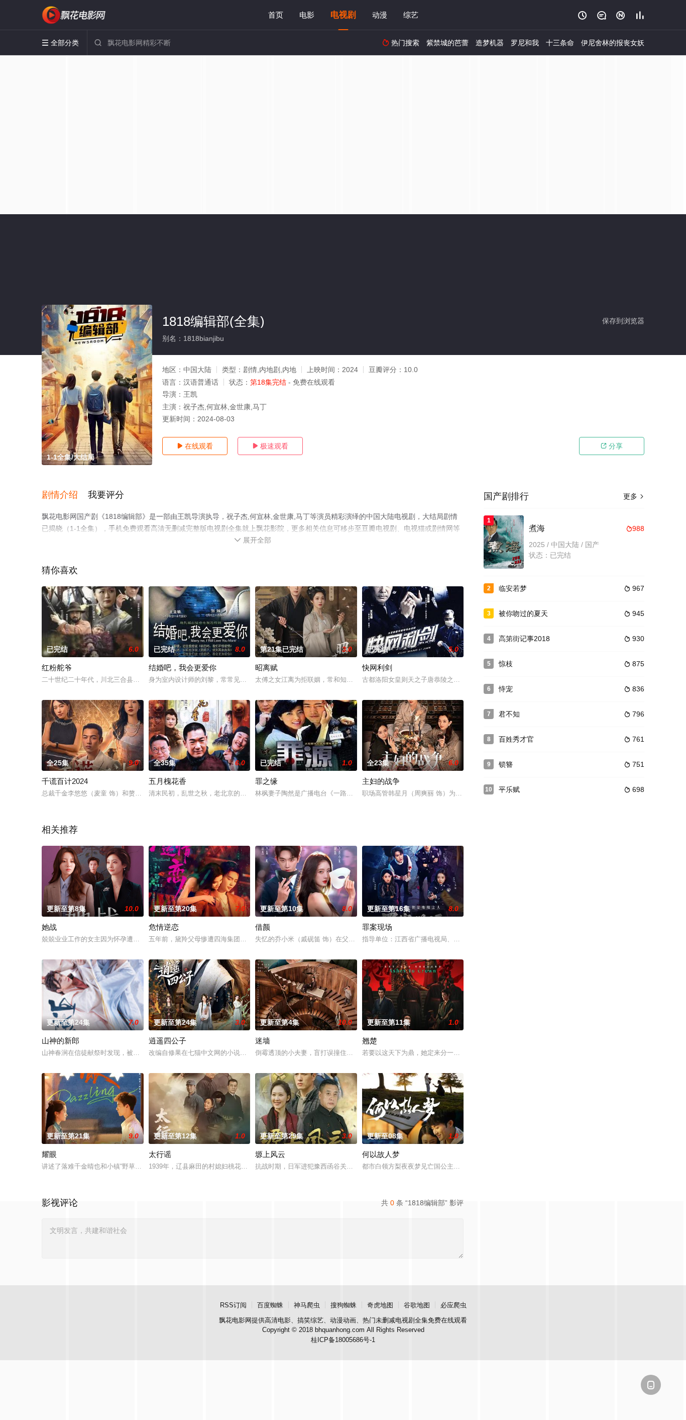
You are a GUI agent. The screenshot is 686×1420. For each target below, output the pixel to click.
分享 (612, 446)
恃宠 (506, 689)
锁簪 (506, 764)
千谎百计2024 (65, 781)
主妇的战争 (381, 781)
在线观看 (195, 446)
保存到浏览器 (623, 321)
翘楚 (369, 1040)
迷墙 (262, 1040)
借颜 (262, 927)
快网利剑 (377, 667)
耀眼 (49, 1154)
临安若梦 (513, 588)
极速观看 (270, 446)
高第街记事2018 (524, 639)
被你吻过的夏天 (523, 613)
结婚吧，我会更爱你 (182, 667)
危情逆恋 (164, 927)
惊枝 (506, 664)
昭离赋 (266, 667)
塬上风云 (270, 1154)
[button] (65, 495)
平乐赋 (509, 789)
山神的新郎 (60, 1040)
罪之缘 (266, 781)
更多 (633, 496)
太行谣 (160, 1154)
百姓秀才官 (516, 739)
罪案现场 (377, 927)
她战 (49, 927)
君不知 (509, 714)
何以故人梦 (381, 1154)
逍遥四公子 (167, 1040)
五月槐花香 (167, 781)
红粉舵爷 (57, 667)
